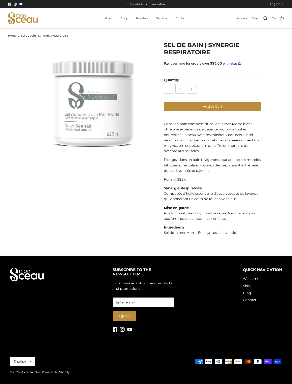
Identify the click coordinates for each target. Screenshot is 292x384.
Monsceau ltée (30, 372)
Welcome (251, 279)
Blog (247, 293)
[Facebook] (9, 4)
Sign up (124, 316)
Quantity (171, 80)
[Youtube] (20, 4)
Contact (181, 18)
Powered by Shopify (56, 372)
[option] (93, 104)
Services (162, 18)
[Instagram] (15, 4)
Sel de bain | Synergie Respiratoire (44, 35)
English (275, 4)
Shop (124, 18)
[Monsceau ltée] (23, 18)
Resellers (142, 18)
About (108, 18)
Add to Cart (212, 106)
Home (12, 35)
